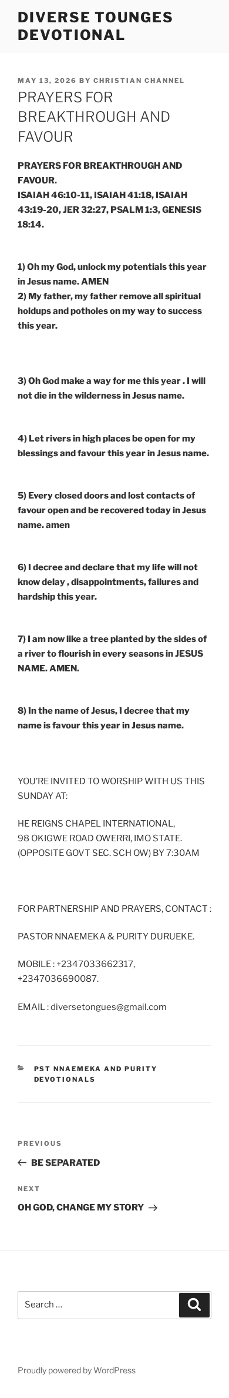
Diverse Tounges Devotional (96, 26)
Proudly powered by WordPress (77, 1370)
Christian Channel (139, 80)
